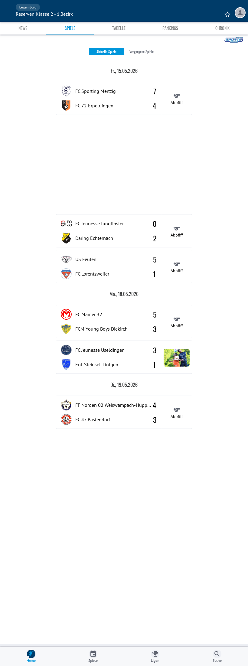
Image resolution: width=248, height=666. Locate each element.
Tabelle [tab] (119, 28)
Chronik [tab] (222, 28)
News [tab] (23, 28)
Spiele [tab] (70, 28)
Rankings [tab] (170, 28)
